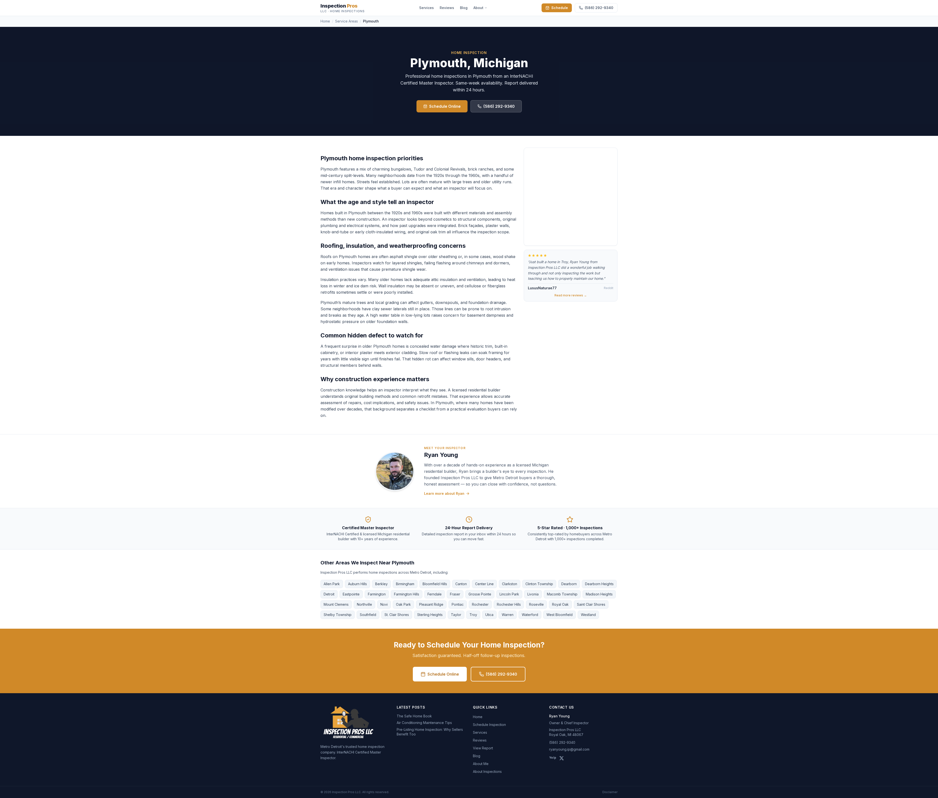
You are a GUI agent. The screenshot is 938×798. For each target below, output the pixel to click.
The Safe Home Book (414, 716)
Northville (364, 604)
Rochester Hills (509, 604)
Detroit (329, 594)
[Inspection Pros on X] (561, 758)
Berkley (381, 584)
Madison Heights (599, 594)
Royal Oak (560, 604)
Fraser (455, 594)
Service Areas (346, 21)
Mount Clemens (336, 604)
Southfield (368, 615)
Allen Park (332, 584)
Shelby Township (338, 615)
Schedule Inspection (489, 725)
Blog (464, 8)
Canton (461, 584)
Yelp (552, 757)
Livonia (533, 594)
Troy (473, 615)
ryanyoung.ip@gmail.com (569, 749)
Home (325, 21)
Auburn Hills (357, 584)
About (478, 8)
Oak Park (403, 604)
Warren (507, 615)
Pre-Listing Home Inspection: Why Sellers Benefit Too (430, 731)
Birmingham (405, 584)
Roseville (536, 604)
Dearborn (569, 584)
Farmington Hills (406, 594)
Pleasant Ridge (431, 604)
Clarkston (509, 584)
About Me (481, 764)
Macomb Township (562, 594)
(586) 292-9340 (499, 106)
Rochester (480, 604)
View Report (483, 748)
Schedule (559, 8)
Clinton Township (539, 584)
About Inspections (487, 771)
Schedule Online (445, 106)
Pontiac (458, 604)
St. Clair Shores (396, 615)
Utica (489, 615)
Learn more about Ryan (444, 493)
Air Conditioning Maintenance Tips (424, 723)
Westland (588, 615)
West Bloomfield (559, 615)
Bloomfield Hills (435, 584)
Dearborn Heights (599, 584)
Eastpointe (351, 594)
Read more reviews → (570, 295)
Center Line (484, 584)
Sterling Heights (430, 615)
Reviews (447, 8)
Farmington (377, 594)
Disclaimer (610, 792)
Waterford (530, 615)
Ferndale (434, 594)
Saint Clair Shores (591, 604)
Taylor (456, 615)
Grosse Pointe (480, 594)
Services (426, 8)
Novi (384, 604)
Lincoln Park (509, 594)
